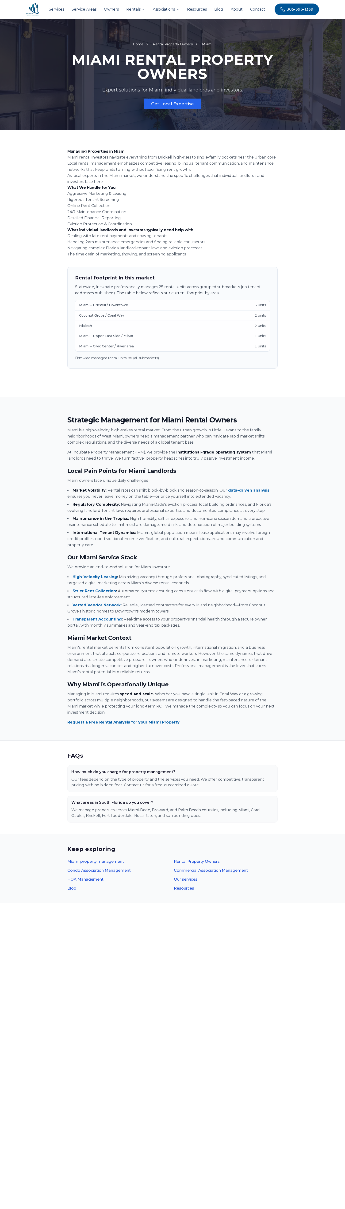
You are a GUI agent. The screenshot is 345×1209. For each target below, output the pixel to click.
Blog (218, 9)
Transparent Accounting (97, 619)
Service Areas (84, 9)
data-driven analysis (248, 490)
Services (56, 9)
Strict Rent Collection (94, 591)
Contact (257, 9)
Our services (185, 879)
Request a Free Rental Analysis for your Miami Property (123, 722)
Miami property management (95, 861)
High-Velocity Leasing (95, 577)
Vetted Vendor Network (97, 605)
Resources (197, 9)
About (237, 9)
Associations (164, 9)
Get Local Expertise (172, 104)
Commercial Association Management (211, 870)
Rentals (133, 9)
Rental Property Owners (197, 861)
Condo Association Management (99, 870)
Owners (111, 9)
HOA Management (85, 879)
